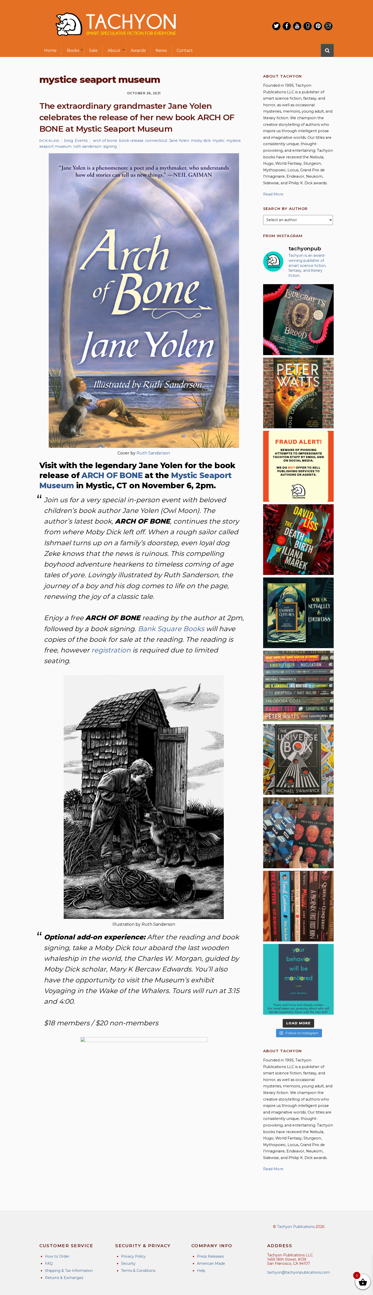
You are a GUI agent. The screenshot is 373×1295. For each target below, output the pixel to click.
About (114, 50)
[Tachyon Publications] (115, 40)
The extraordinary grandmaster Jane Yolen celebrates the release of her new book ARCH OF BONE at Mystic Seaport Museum (136, 117)
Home (50, 50)
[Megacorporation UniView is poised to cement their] (298, 979)
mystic (218, 140)
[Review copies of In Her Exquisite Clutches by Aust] (298, 612)
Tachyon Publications (296, 1226)
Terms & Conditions (138, 1270)
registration (111, 650)
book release (131, 140)
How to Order (57, 1256)
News (161, 50)
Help (201, 1270)
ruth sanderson (87, 146)
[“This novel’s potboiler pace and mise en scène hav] (298, 539)
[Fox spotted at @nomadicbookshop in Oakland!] (298, 906)
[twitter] (276, 26)
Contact (185, 50)
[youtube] (297, 26)
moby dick (201, 140)
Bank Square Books (171, 628)
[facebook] (287, 26)
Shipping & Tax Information (69, 1270)
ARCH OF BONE (112, 475)
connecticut (156, 140)
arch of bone (105, 140)
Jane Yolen (179, 140)
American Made (211, 1263)
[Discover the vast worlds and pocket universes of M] (298, 759)
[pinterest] (318, 26)
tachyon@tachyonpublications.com (298, 1272)
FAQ (49, 1263)
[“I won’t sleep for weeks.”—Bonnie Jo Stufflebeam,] (298, 319)
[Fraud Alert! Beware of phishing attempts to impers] (298, 466)
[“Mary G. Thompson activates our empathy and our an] (298, 832)
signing (110, 146)
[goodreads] (307, 26)
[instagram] (328, 26)
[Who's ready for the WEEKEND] (298, 686)
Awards (138, 50)
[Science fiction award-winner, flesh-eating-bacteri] (298, 393)
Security (128, 1263)
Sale (93, 50)
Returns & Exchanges (64, 1277)
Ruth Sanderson (153, 453)
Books (73, 50)
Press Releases (210, 1256)
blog (68, 140)
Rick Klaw (49, 141)
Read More (273, 194)
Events (81, 140)
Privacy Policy (133, 1256)
